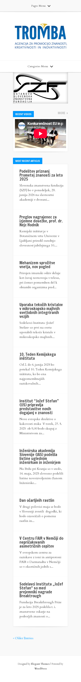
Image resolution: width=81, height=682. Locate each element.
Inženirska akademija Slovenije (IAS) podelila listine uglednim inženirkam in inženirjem (40, 456)
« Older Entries (23, 638)
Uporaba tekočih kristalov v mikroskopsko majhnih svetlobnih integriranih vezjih (41, 310)
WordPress (40, 668)
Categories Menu (38, 66)
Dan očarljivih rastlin (36, 500)
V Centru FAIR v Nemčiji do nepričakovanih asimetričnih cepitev (41, 542)
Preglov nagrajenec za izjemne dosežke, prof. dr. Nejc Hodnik (41, 221)
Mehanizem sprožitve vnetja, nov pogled (37, 265)
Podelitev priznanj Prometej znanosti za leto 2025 (41, 175)
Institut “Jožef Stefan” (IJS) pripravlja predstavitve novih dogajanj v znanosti (39, 407)
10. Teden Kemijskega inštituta (37, 356)
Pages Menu (38, 6)
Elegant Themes (40, 663)
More (61, 113)
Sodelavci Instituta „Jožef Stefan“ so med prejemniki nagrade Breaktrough (41, 590)
